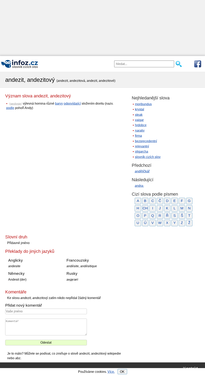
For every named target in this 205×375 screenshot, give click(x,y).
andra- (139, 185)
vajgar (139, 120)
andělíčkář (142, 171)
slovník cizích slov (148, 157)
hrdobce (141, 125)
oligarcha (141, 151)
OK (122, 371)
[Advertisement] (102, 28)
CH (145, 208)
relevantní (142, 146)
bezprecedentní (146, 141)
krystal (139, 109)
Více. (111, 371)
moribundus (143, 104)
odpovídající (72, 103)
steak (139, 114)
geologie (15, 103)
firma (138, 135)
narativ (140, 130)
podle (10, 108)
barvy (59, 103)
